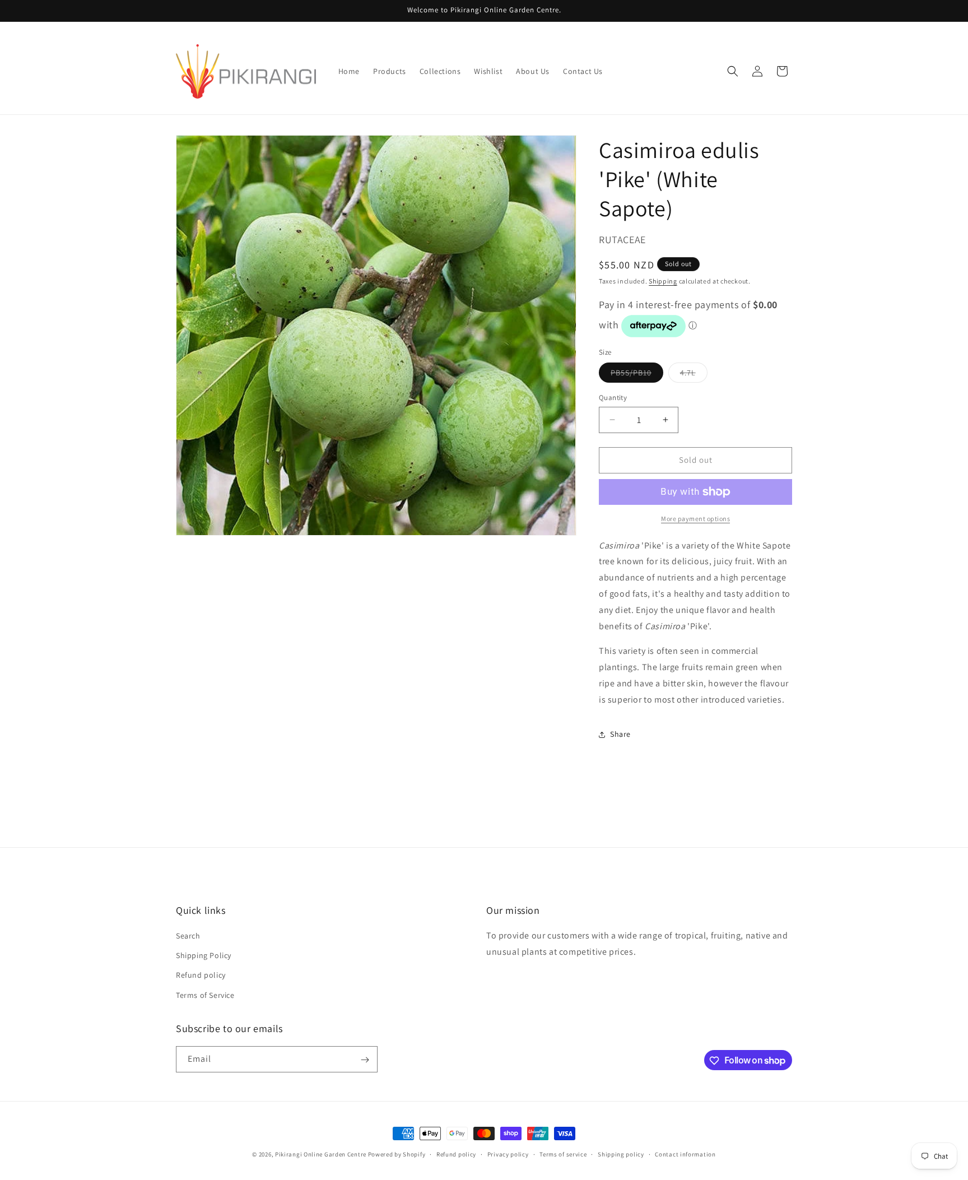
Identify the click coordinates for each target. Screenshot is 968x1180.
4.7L (694, 375)
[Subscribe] (364, 1060)
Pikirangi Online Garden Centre (320, 1154)
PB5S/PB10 (637, 375)
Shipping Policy (203, 956)
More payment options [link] (695, 518)
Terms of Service (205, 995)
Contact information (685, 1154)
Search (188, 936)
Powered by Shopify (397, 1154)
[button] (732, 71)
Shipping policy (621, 1154)
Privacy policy (508, 1154)
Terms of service (563, 1154)
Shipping (663, 281)
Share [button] (620, 734)
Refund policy (201, 975)
